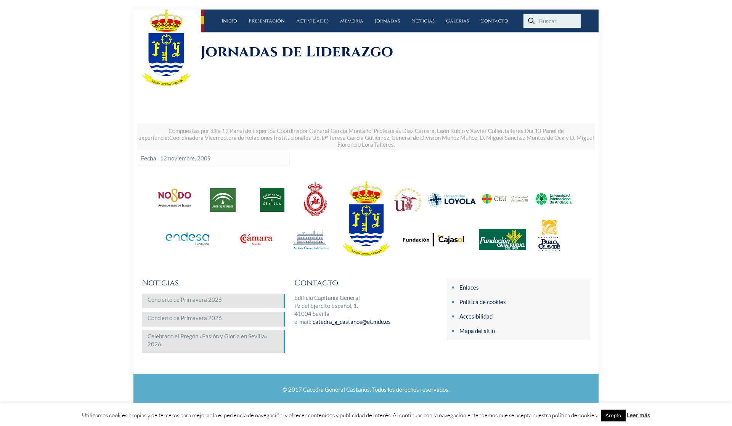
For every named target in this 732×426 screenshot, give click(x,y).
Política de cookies (482, 301)
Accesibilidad (476, 316)
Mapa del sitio (477, 330)
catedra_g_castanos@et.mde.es (352, 321)
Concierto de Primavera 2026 (185, 299)
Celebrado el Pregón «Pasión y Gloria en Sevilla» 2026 (208, 340)
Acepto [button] (613, 415)
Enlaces (469, 287)
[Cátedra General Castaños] (171, 48)
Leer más (638, 415)
